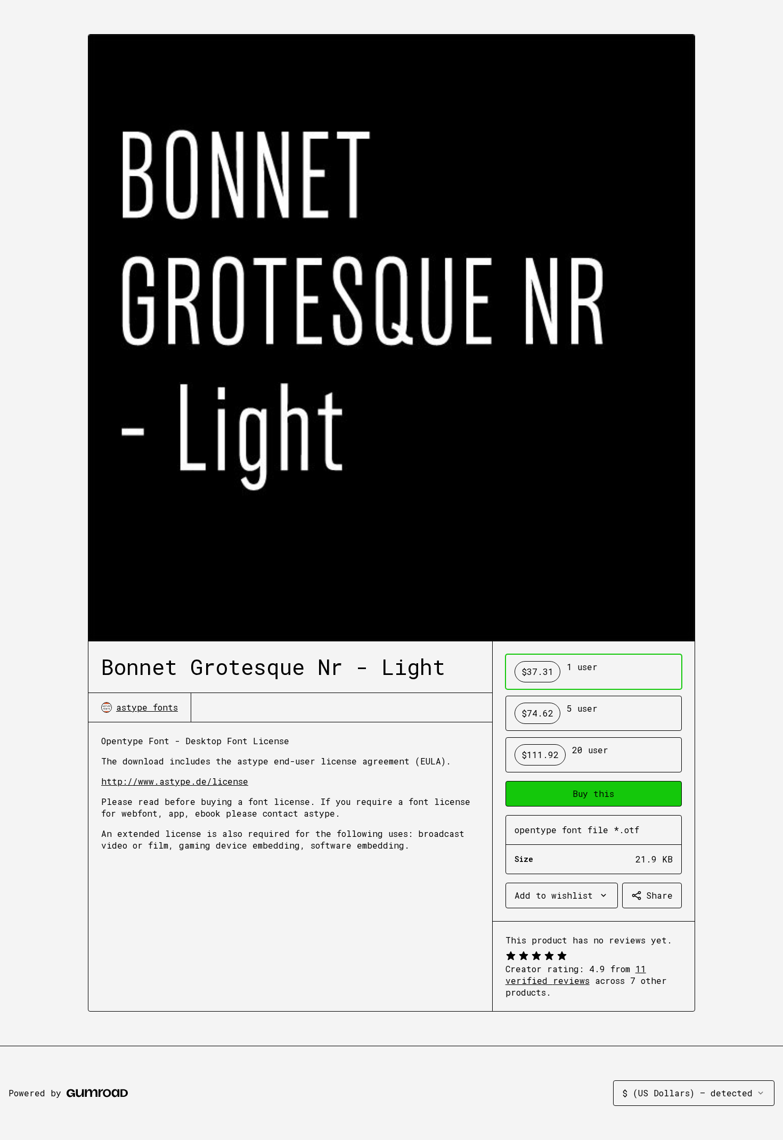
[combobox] (561, 895)
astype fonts (147, 707)
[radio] (593, 671)
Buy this (593, 793)
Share (659, 895)
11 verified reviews (575, 974)
